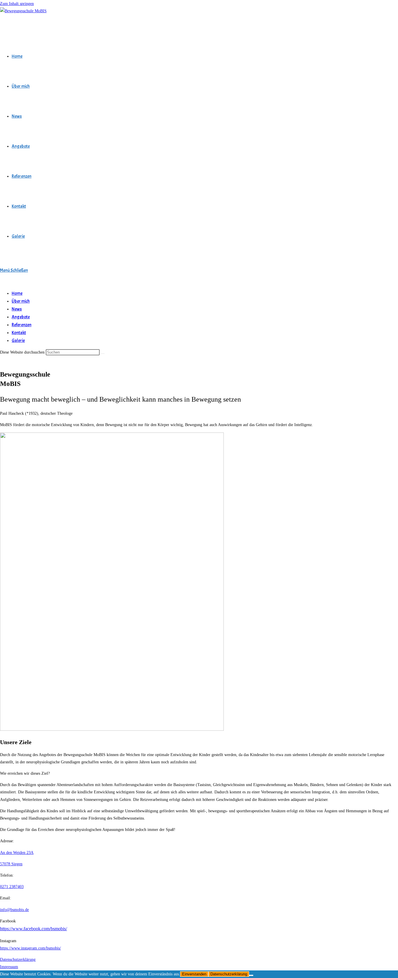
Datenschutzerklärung (18, 959)
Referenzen (21, 325)
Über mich (21, 301)
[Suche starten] (103, 353)
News (17, 309)
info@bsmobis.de (14, 910)
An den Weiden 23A (17, 852)
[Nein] (251, 975)
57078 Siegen (11, 864)
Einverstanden (194, 974)
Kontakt (19, 333)
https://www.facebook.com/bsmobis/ (33, 928)
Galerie (18, 340)
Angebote (21, 317)
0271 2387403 (12, 887)
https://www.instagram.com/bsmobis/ (30, 948)
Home (17, 293)
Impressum (9, 967)
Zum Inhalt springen (17, 3)
